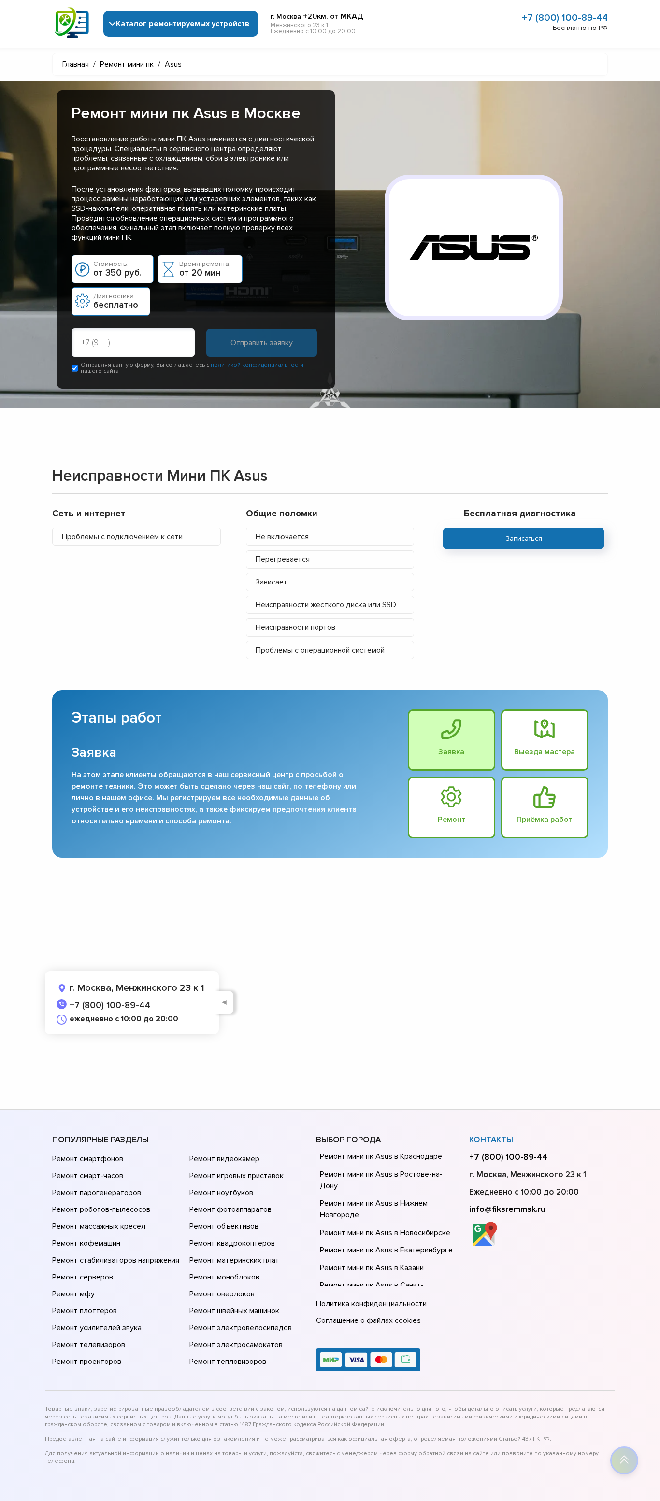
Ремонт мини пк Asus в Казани (372, 1268)
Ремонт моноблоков (224, 1277)
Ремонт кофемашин (86, 1243)
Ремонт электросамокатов (236, 1344)
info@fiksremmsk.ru (507, 1209)
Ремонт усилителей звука (97, 1328)
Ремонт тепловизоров (227, 1361)
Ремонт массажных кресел (98, 1226)
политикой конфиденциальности (257, 365)
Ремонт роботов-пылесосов (101, 1209)
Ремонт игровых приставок (236, 1176)
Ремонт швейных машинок (234, 1311)
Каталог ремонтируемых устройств (182, 23)
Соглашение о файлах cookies (368, 1320)
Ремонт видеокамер (224, 1159)
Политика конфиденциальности (371, 1303)
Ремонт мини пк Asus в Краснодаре (381, 1156)
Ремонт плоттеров (84, 1311)
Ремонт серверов (82, 1277)
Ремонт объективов (223, 1226)
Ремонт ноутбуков (221, 1192)
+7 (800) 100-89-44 (565, 18)
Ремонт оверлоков (222, 1294)
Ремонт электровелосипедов (240, 1328)
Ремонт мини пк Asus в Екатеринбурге (386, 1250)
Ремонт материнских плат (234, 1260)
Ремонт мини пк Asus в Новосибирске (385, 1232)
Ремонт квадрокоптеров (232, 1243)
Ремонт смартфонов (87, 1159)
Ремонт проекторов (86, 1361)
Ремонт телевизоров (88, 1344)
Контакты (491, 1140)
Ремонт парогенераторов (96, 1192)
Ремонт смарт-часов (87, 1176)
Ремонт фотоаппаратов (230, 1209)
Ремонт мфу (73, 1294)
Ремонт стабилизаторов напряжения (115, 1260)
